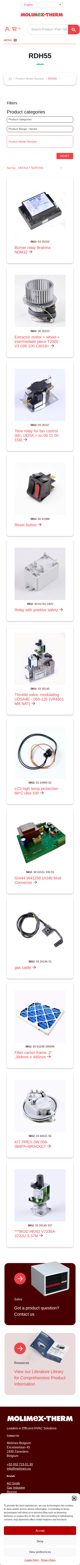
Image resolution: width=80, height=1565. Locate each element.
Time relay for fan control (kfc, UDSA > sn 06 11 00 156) (36, 435)
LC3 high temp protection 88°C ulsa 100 (36, 790)
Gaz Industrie (16, 1487)
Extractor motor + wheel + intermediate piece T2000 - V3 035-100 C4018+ (38, 341)
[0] (14, 29)
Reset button (26, 525)
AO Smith (13, 1483)
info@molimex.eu (19, 1468)
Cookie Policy (31, 1560)
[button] (74, 1498)
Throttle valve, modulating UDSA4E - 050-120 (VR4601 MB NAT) (39, 699)
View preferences (40, 1552)
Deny (40, 1541)
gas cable (23, 967)
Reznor (12, 1492)
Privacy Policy (48, 1560)
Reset (64, 156)
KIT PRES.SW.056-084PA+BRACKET (31, 1144)
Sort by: (11, 167)
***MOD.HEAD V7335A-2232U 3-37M (35, 1233)
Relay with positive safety (37, 610)
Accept (40, 1530)
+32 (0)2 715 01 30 (20, 1464)
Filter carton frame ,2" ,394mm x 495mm (33, 1054)
